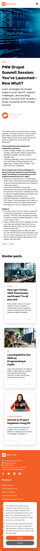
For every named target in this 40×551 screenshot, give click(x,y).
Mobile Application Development (12, 499)
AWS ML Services (7, 485)
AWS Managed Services (9, 488)
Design (11, 244)
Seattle (14, 460)
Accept (20, 538)
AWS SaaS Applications (9, 495)
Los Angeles (7, 460)
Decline (20, 543)
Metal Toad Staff (16, 114)
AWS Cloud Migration (8, 492)
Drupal (5, 244)
